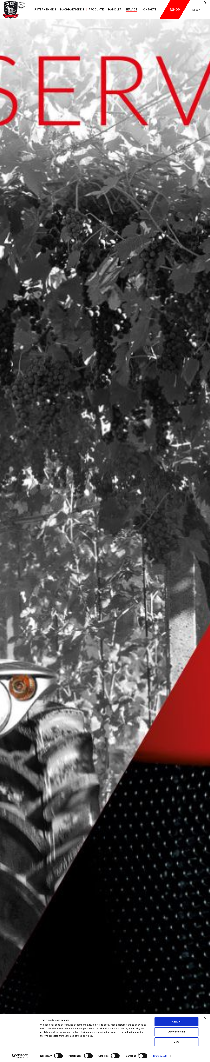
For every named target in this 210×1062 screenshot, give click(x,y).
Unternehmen (45, 9)
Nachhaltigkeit (72, 9)
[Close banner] (205, 1018)
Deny (176, 1041)
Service (131, 9)
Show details (160, 1056)
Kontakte (148, 9)
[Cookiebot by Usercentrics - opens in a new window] (19, 1056)
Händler (114, 9)
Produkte (96, 9)
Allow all (176, 1021)
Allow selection (176, 1031)
